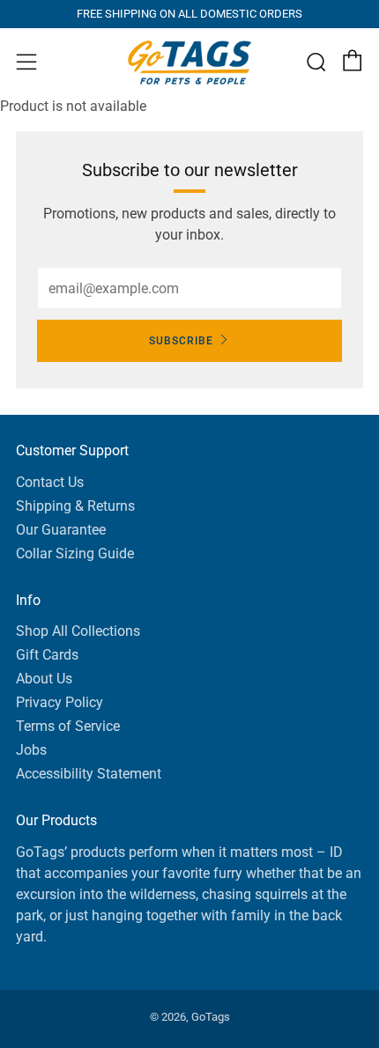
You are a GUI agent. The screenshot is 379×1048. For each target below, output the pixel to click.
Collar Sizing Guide (75, 553)
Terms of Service (68, 726)
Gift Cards (47, 654)
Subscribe (181, 341)
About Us (44, 678)
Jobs (31, 750)
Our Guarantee (61, 529)
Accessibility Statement (88, 773)
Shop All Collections (78, 631)
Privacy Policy (59, 702)
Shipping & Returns (75, 506)
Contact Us (50, 482)
